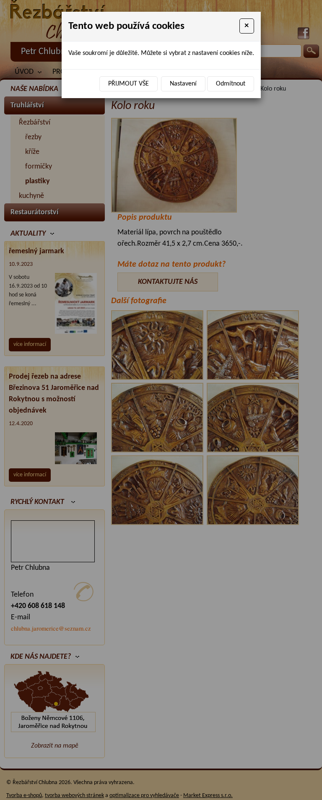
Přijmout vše (128, 84)
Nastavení (183, 84)
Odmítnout (230, 84)
